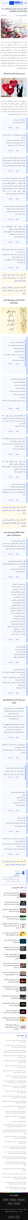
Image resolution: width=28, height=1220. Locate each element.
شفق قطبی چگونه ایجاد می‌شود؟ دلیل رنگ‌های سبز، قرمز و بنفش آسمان (14, 1061)
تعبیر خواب (5, 1200)
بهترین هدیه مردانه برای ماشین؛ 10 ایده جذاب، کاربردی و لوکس (15, 1041)
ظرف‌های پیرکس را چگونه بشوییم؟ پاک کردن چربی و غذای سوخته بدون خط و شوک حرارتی (14, 1147)
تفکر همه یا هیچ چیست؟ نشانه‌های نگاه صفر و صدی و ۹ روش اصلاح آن (14, 1107)
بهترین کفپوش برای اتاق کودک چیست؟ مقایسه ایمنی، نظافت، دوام (15, 1092)
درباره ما (17, 1217)
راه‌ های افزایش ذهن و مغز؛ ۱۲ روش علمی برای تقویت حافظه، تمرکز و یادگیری (14, 1102)
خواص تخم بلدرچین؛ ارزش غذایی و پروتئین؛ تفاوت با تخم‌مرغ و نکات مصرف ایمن (14, 1178)
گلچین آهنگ (13, 1200)
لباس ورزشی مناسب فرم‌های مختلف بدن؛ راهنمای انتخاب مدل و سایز (15, 1066)
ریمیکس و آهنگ (21, 1200)
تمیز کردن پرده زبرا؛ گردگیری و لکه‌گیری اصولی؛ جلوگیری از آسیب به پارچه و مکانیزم (16, 1188)
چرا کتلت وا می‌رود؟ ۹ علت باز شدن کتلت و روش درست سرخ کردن (15, 1142)
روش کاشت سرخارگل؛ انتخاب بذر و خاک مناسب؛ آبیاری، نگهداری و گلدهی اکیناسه (15, 1076)
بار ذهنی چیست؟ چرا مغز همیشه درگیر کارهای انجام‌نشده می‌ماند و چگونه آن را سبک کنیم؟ (16, 1112)
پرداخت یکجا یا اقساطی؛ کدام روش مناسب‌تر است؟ (14, 1174)
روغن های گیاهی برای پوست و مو (18, 1121)
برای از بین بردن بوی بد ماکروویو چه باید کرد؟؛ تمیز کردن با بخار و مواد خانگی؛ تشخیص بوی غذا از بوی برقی (14, 1131)
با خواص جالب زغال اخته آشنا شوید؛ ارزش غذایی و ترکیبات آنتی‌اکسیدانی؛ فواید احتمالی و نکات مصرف (15, 1051)
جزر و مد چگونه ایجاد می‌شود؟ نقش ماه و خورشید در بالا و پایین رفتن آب (14, 1056)
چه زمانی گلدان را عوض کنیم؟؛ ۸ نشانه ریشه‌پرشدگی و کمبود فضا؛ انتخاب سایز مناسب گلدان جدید (14, 1157)
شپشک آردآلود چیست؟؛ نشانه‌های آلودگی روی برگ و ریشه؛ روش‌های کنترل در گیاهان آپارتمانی (14, 1081)
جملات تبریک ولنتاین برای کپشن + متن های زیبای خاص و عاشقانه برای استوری (14, 278)
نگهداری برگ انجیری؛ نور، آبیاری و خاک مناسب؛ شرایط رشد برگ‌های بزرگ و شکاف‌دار (14, 1086)
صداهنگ (10, 1203)
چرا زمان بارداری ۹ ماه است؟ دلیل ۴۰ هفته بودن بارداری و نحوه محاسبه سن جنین (15, 1046)
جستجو (12, 3)
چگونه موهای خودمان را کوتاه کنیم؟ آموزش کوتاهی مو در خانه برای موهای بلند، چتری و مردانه (14, 1125)
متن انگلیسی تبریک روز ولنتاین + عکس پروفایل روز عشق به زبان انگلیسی (14, 523)
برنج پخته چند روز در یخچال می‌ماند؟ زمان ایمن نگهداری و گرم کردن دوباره (15, 1137)
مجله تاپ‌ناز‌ (19, 3)
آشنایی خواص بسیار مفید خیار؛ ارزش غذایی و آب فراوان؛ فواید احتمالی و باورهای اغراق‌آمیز (15, 1183)
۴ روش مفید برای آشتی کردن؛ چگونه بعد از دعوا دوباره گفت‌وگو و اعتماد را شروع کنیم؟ (14, 1097)
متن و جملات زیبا (19, 15)
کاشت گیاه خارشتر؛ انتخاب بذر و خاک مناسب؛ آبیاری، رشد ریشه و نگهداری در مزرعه (14, 1071)
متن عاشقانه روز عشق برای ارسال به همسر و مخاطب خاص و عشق (14, 291)
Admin (18, 874)
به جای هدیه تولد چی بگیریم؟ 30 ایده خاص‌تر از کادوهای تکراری (15, 1117)
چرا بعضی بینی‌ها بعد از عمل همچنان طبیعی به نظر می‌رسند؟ (14, 1169)
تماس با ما (11, 1217)
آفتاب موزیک (17, 1203)
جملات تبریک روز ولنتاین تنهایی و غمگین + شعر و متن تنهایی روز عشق (14, 510)
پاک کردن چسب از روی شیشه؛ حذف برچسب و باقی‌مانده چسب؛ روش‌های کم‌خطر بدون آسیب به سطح (15, 1163)
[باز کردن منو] (25, 3)
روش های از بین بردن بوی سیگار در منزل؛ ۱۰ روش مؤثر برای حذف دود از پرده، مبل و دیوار (15, 1152)
